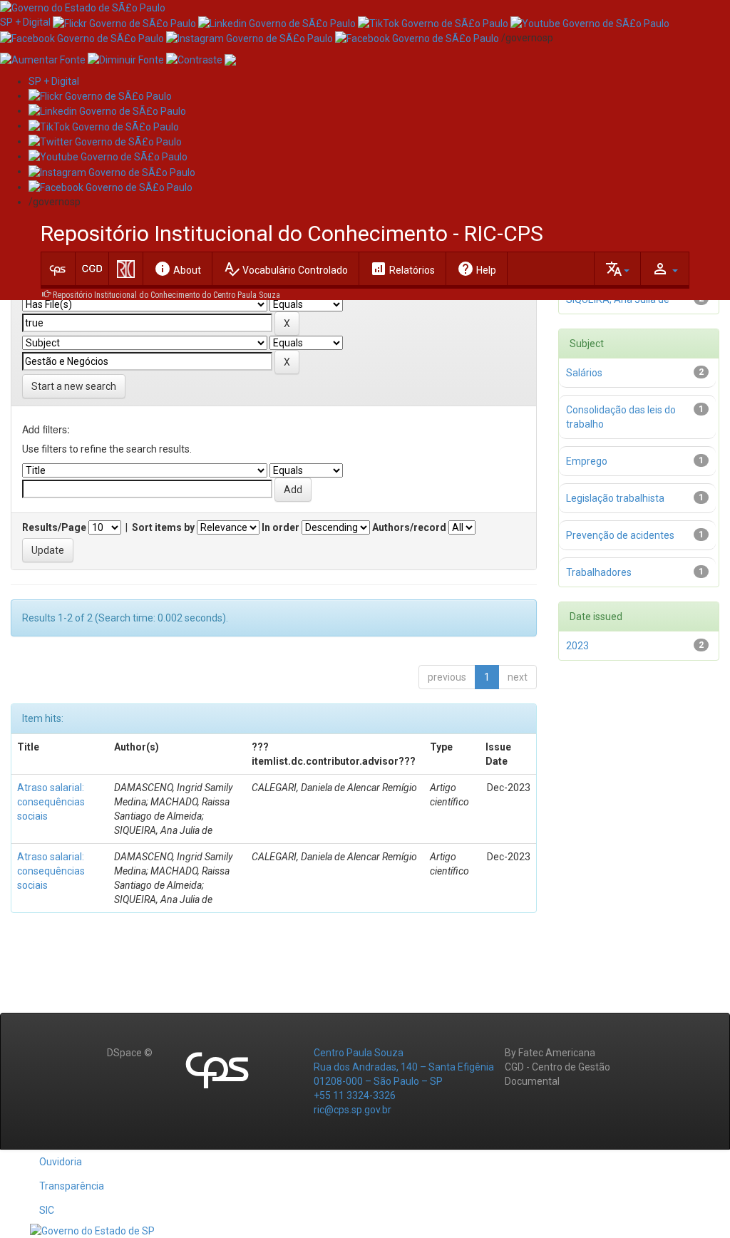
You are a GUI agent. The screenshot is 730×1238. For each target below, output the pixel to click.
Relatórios (402, 268)
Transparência (71, 1186)
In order (280, 527)
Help (476, 268)
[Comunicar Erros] (230, 59)
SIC (46, 1210)
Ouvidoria (60, 1161)
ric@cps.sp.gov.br (352, 1109)
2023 (577, 645)
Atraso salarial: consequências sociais (51, 802)
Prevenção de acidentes (620, 535)
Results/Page (54, 527)
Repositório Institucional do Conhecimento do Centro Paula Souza (166, 295)
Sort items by (163, 527)
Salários (584, 372)
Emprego (586, 461)
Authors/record (409, 527)
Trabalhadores (599, 572)
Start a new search (73, 386)
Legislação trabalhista (615, 498)
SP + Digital (25, 22)
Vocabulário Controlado (285, 268)
